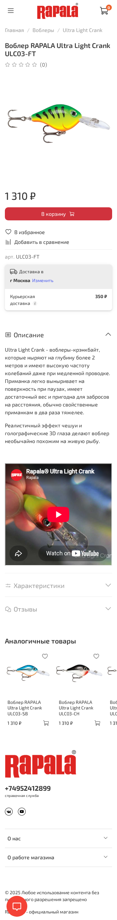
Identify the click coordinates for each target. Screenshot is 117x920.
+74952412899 (28, 788)
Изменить (42, 280)
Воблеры (43, 30)
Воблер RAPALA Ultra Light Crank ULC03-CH (76, 707)
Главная (14, 30)
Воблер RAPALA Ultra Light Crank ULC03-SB (24, 707)
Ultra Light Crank (82, 30)
